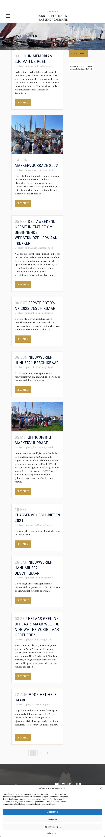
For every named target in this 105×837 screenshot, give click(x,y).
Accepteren (52, 812)
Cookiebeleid (51, 833)
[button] (101, 788)
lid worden (78, 53)
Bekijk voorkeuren (52, 827)
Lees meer (23, 103)
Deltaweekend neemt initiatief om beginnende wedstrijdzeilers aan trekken (36, 232)
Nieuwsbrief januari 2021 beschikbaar (33, 568)
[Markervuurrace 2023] (37, 134)
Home (76, 36)
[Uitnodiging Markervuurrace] (37, 416)
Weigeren (52, 819)
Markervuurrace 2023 (36, 165)
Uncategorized (44, 66)
